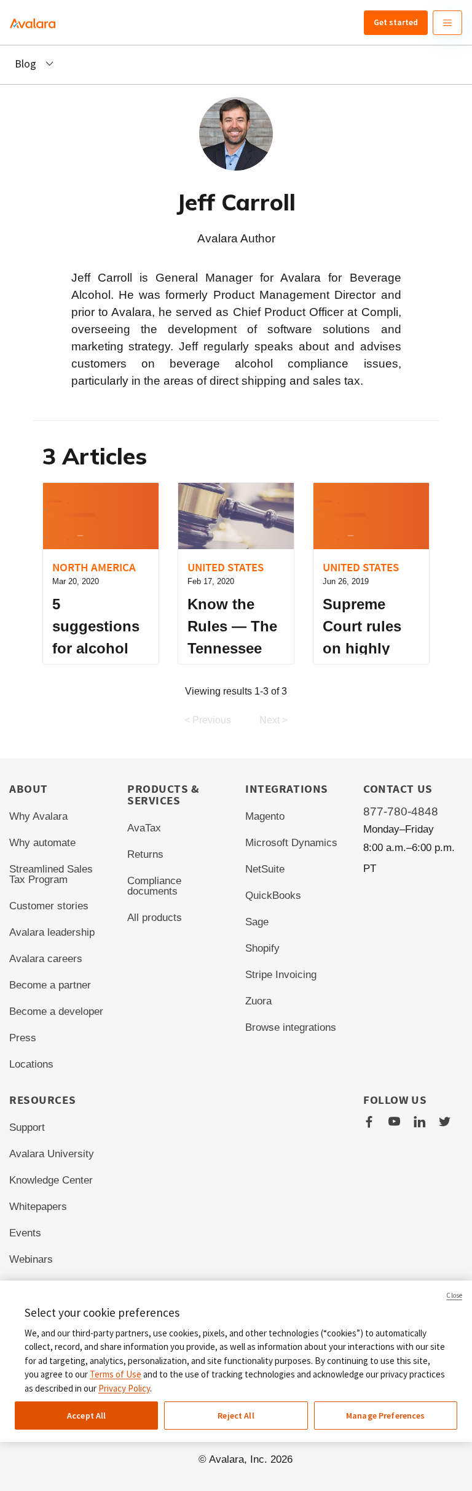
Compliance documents (154, 886)
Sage (257, 922)
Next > (273, 720)
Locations (31, 1064)
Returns (145, 854)
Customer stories (48, 906)
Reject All (236, 1415)
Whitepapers (38, 1206)
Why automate (42, 843)
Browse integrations (290, 1027)
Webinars (31, 1259)
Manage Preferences (385, 1415)
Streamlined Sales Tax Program (51, 874)
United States (225, 567)
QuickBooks (273, 895)
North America (94, 567)
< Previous (207, 720)
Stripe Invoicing (281, 975)
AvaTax (144, 828)
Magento (265, 816)
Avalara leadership (52, 932)
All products (154, 917)
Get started (396, 22)
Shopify (262, 948)
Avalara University (51, 1154)
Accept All (86, 1415)
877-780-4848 (400, 811)
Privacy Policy (124, 1388)
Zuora (258, 1001)
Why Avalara (38, 816)
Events (25, 1233)
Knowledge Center (51, 1180)
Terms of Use (115, 1374)
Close (454, 1295)
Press (22, 1038)
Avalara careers (45, 959)
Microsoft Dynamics (291, 843)
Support (27, 1127)
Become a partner (50, 985)
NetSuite (265, 869)
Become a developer (56, 1011)
